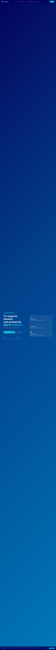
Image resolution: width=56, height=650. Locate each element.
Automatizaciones (30, 1)
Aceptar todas (52, 648)
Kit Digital (36, 1)
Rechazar (46, 648)
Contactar (52, 1)
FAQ (39, 1)
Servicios (23, 1)
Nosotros (19, 1)
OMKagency (5, 1)
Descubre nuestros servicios (9, 332)
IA (26, 1)
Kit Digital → (19, 332)
